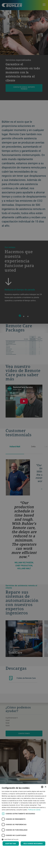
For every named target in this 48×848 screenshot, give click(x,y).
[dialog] (24, 816)
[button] (24, 839)
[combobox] (42, 787)
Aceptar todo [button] (10, 843)
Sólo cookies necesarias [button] (33, 843)
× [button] (45, 787)
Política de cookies (34, 810)
